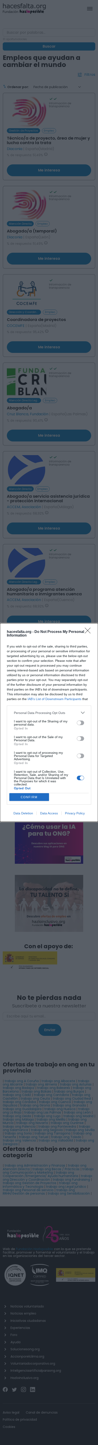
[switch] (80, 723)
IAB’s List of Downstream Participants (54, 699)
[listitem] (49, 712)
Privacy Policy (75, 813)
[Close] (89, 632)
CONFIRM (29, 797)
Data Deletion (23, 813)
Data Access (49, 813)
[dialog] (49, 722)
